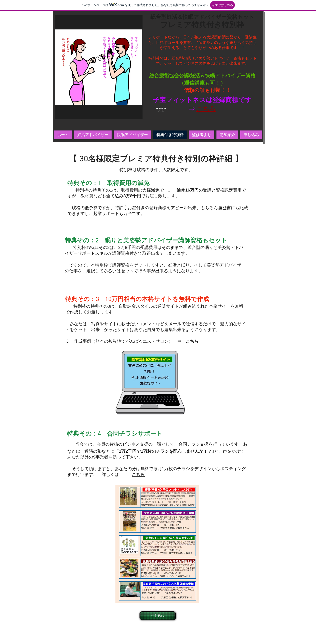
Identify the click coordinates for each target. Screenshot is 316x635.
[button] (99, 67)
